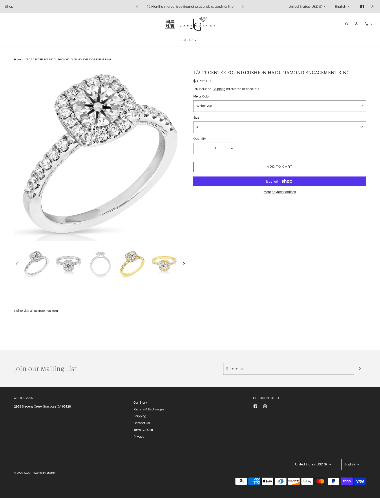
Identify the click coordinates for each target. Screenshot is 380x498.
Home (17, 59)
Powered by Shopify (43, 472)
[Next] (243, 6)
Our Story (140, 402)
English (341, 6)
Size (196, 117)
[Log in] (356, 24)
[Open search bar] (347, 24)
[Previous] (137, 6)
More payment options (280, 192)
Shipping (219, 89)
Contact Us (141, 423)
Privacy (138, 436)
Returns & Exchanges (148, 409)
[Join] (360, 369)
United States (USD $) (306, 6)
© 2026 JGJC (22, 472)
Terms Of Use (143, 430)
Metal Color (201, 96)
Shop (9, 6)
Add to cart (279, 166)
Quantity (199, 138)
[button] (16, 263)
